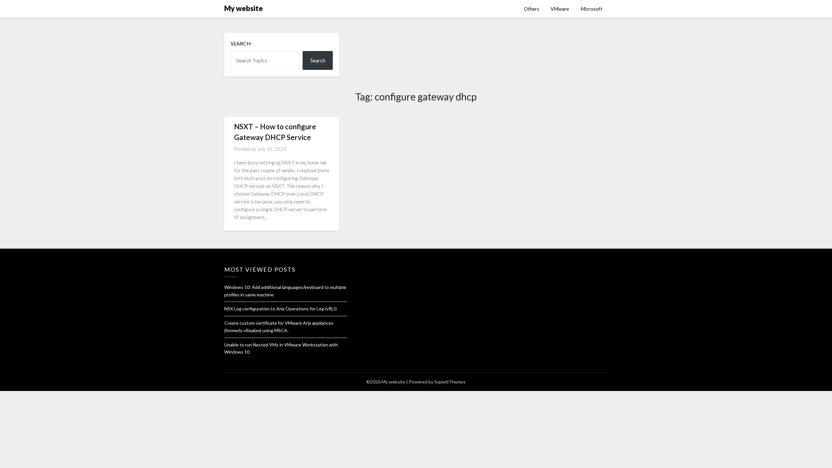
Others (531, 9)
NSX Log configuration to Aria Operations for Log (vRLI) (280, 308)
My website (243, 8)
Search (241, 43)
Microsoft (591, 9)
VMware (560, 9)
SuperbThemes (450, 381)
